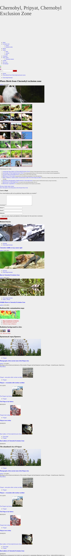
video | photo (5, 57)
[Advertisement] (35, 31)
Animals (7, 53)
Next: (14, 187)
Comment (3, 205)
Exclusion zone (6, 44)
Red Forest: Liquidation (9, 183)
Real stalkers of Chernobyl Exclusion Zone (11, 434)
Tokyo (9, 333)
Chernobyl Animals (8, 77)
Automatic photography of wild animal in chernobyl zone (17, 180)
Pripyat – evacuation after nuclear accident (11, 377)
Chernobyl (5, 56)
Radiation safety (9, 47)
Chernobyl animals (10, 59)
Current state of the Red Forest (11, 174)
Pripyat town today (5, 415)
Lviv (1, 333)
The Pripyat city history (6, 396)
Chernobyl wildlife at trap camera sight (11, 247)
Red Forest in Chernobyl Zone (10, 182)
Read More (3, 366)
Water (7, 51)
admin (2, 84)
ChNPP (4, 60)
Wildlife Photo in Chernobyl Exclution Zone (12, 302)
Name (2, 207)
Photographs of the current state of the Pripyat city (14, 361)
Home (4, 42)
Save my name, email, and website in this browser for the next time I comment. (22, 216)
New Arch (5, 62)
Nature (4, 50)
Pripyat (4, 48)
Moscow (5, 333)
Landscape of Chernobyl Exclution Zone (13, 173)
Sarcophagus (5, 63)
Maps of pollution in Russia (10, 322)
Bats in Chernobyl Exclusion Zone (10, 275)
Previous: (7, 186)
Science (7, 45)
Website (2, 213)
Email (2, 210)
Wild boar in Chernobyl (9, 176)
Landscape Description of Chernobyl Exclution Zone (16, 171)
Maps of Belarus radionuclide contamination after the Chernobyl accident (22, 177)
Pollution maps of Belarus (9, 324)
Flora (7, 54)
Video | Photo (6, 299)
